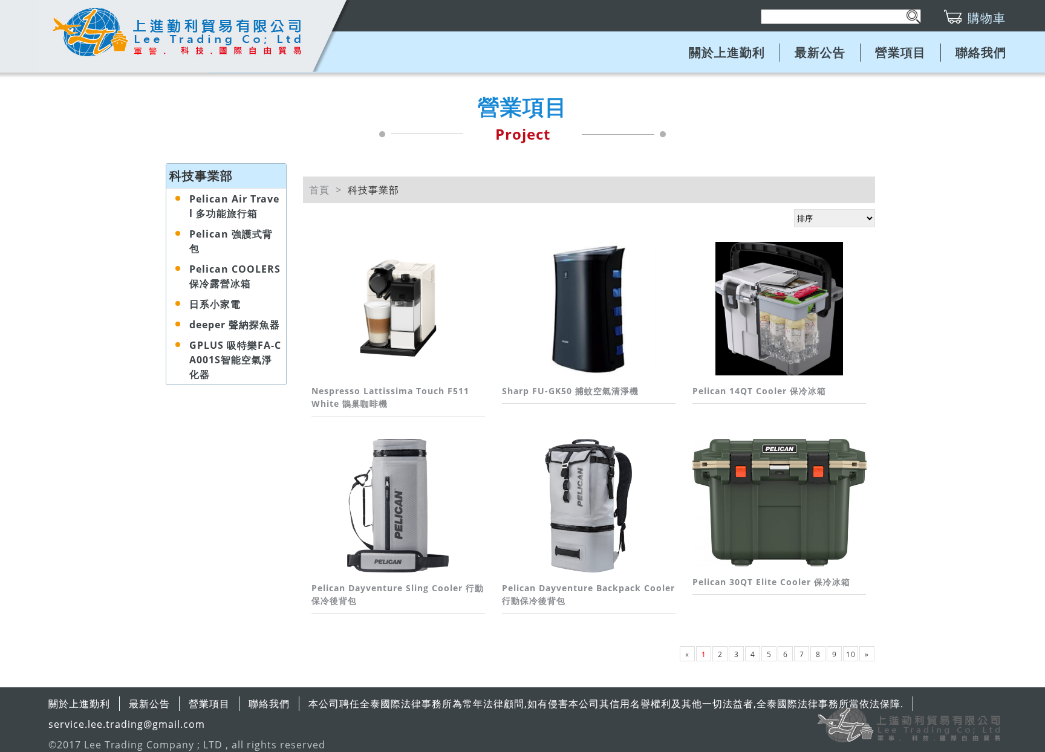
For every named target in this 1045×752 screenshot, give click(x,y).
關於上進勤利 (727, 52)
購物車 (987, 18)
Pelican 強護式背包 (231, 241)
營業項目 (900, 52)
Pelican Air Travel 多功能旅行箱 (234, 206)
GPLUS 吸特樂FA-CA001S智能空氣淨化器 (235, 360)
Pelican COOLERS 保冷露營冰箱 (235, 276)
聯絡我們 (980, 52)
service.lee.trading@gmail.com (126, 724)
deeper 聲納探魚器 (234, 324)
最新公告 (820, 52)
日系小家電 (215, 304)
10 (851, 654)
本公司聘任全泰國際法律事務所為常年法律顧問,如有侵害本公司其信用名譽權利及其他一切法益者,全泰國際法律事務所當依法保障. (605, 703)
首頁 (319, 189)
